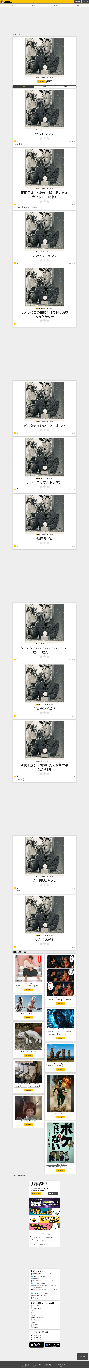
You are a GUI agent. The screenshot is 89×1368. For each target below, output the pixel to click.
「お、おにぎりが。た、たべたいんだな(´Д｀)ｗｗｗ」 (45, 1290)
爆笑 (16, 144)
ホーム (11, 5)
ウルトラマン (24, 144)
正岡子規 (26, 207)
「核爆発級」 (36, 1278)
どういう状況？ (52, 1034)
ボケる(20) (60, 1038)
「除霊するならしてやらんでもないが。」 (43, 1273)
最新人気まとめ (37, 1366)
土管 (34, 1315)
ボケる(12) (41, 81)
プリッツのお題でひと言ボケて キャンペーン (41, 1240)
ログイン (85, 1)
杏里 (37, 986)
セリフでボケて (67, 999)
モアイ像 (59, 1065)
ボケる (33, 5)
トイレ (24, 1086)
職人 (78, 5)
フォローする (36, 1337)
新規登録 (77, 1)
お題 (19, 1175)
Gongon (35, 1313)
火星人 (34, 1322)
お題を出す (56, 5)
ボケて (64, 1166)
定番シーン (50, 999)
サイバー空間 (62, 1034)
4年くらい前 (72, 141)
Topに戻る (82, 1356)
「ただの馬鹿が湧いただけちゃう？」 (42, 1283)
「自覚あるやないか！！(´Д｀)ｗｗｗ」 (42, 1295)
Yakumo (35, 1310)
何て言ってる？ (68, 1031)
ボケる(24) (28, 1017)
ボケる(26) (60, 1003)
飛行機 (36, 1086)
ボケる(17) (28, 1055)
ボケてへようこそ (53, 1193)
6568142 (23, 1175)
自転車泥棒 (35, 1324)
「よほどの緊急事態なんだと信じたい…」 (42, 1276)
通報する (49, 81)
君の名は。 (18, 207)
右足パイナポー (36, 1320)
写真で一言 (50, 1031)
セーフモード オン (36, 1193)
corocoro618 (36, 1305)
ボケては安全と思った (53, 1166)
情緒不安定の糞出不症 (38, 1317)
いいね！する (36, 1335)
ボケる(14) (28, 1124)
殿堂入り (24, 1366)
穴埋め (31, 986)
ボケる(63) (28, 989)
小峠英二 (34, 207)
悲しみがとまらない (21, 986)
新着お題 (46, 1366)
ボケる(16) (28, 1090)
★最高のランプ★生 (37, 1308)
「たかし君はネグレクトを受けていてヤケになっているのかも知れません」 (45, 1286)
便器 (30, 1086)
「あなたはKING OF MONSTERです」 (42, 1293)
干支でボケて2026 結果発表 (37, 1243)
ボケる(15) (60, 1117)
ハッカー (59, 1031)
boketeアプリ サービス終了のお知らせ (40, 1233)
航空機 (17, 1086)
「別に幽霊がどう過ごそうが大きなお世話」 (43, 1281)
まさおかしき (18, 779)
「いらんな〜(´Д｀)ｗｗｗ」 (39, 1298)
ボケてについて (59, 1366)
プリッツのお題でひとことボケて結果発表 (41, 1236)
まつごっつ (35, 1327)
